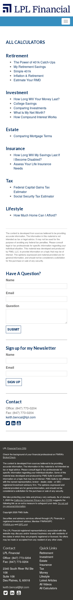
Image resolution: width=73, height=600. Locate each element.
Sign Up (13, 382)
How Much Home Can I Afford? (35, 215)
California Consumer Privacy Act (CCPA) (33, 500)
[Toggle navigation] (66, 21)
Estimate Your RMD (27, 80)
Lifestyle (45, 576)
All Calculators (48, 588)
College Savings (25, 103)
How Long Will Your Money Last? (37, 99)
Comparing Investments (30, 108)
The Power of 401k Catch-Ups (34, 62)
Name (10, 280)
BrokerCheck (9, 457)
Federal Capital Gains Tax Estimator (32, 189)
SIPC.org (22, 524)
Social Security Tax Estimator (34, 196)
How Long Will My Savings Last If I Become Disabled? (37, 157)
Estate (43, 561)
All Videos (46, 584)
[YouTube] (19, 592)
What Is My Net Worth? (29, 112)
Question (12, 306)
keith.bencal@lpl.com (21, 417)
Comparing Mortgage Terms (33, 136)
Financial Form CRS (16, 448)
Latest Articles (48, 580)
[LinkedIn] (12, 592)
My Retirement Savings (30, 66)
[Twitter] (6, 592)
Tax (42, 568)
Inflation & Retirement (28, 75)
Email (10, 293)
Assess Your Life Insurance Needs (32, 166)
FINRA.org (9, 524)
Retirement (46, 553)
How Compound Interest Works (35, 117)
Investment (46, 557)
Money (44, 572)
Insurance (46, 565)
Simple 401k (22, 71)
